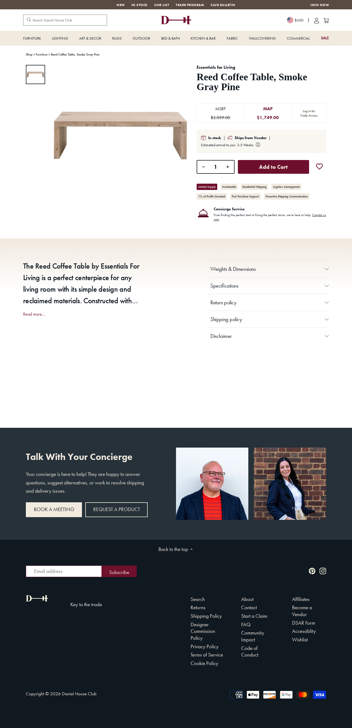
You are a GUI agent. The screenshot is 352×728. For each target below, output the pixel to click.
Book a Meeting (54, 509)
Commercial (298, 38)
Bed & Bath (170, 38)
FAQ (246, 624)
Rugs (117, 38)
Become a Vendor (302, 611)
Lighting (60, 38)
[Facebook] (301, 570)
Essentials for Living (216, 67)
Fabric (232, 38)
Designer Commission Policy (203, 631)
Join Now (319, 5)
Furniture (32, 38)
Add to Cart (273, 166)
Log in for (308, 113)
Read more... (34, 314)
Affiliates (301, 599)
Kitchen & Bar (203, 38)
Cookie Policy (204, 663)
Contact (249, 607)
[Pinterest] (312, 570)
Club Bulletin (223, 5)
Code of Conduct (249, 651)
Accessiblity (304, 631)
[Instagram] (323, 570)
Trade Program (190, 5)
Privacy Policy (205, 646)
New (121, 5)
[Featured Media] (120, 135)
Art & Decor (90, 38)
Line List (161, 5)
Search (198, 599)
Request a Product (116, 509)
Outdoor (141, 38)
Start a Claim (254, 616)
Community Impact (252, 636)
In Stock (139, 5)
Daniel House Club (79, 694)
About (247, 599)
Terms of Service (207, 654)
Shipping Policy (206, 616)
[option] (35, 74)
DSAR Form (303, 622)
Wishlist (300, 639)
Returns (198, 607)
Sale (325, 38)
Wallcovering (262, 38)
